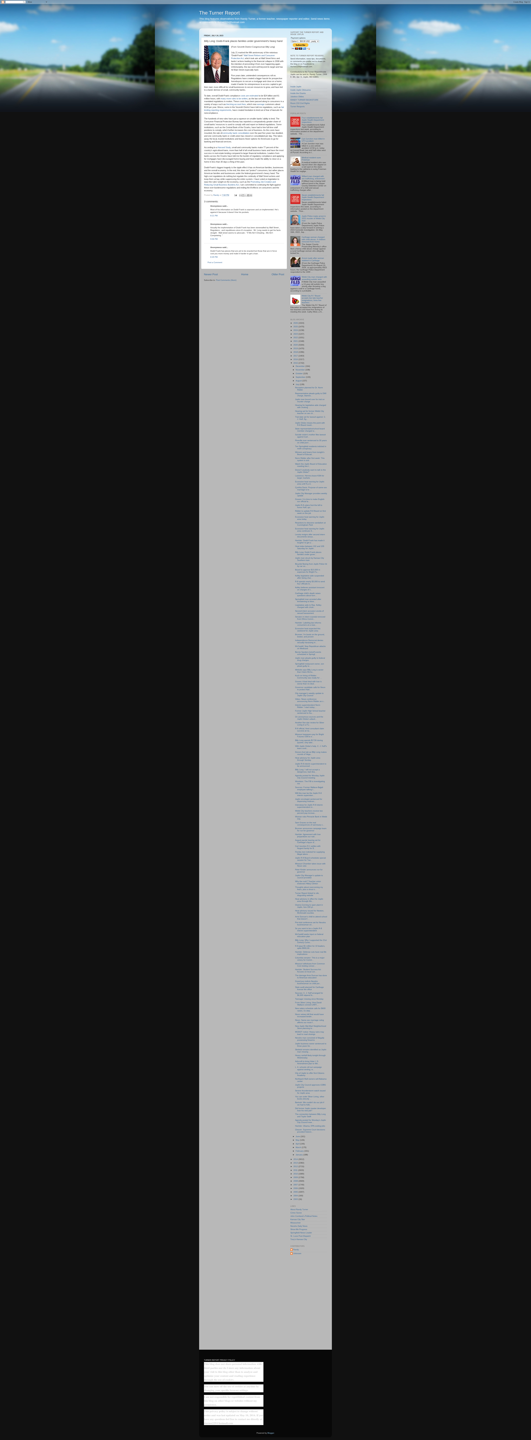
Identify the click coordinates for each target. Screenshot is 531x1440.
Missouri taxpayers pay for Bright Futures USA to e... (309, 735)
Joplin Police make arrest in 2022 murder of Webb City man (314, 218)
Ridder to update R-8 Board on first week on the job (310, 512)
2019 (295, 348)
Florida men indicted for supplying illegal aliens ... (310, 853)
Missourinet (295, 1223)
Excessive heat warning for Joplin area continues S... (309, 530)
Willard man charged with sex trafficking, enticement (313, 177)
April (298, 1144)
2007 (295, 1185)
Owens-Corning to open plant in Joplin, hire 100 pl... (309, 906)
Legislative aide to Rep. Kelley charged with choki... (308, 606)
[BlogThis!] (243, 195)
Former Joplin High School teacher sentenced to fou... (310, 712)
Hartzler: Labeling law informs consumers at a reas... (308, 624)
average (260, 104)
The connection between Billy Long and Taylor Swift (310, 1115)
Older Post (278, 274)
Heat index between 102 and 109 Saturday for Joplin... (309, 547)
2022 (295, 338)
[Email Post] (235, 195)
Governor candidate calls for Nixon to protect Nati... (310, 688)
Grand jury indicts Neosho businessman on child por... (308, 982)
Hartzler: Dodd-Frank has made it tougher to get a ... (309, 541)
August (299, 381)
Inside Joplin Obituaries (300, 90)
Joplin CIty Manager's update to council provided (309, 876)
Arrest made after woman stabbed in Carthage (313, 259)
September (301, 377)
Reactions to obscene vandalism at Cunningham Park (310, 524)
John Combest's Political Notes (303, 1216)
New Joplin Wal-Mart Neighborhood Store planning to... (310, 1027)
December (300, 366)
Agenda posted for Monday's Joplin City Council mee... (310, 1121)
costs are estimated (249, 96)
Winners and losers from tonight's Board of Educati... (309, 453)
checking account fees (236, 104)
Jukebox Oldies (297, 97)
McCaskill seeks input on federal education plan (309, 935)
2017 (295, 356)
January (299, 1155)
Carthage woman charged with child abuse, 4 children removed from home (313, 239)
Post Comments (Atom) (226, 280)
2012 (295, 1166)
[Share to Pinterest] (251, 195)
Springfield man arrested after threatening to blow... (308, 600)
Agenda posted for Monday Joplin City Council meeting (310, 777)
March (299, 1147)
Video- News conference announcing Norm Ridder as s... (310, 700)
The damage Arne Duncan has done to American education (311, 976)
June (298, 1136)
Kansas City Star (297, 1219)
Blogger (270, 1433)
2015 (295, 363)
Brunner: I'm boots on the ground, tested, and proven (310, 635)
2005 (295, 1192)
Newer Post (211, 274)
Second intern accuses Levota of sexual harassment (309, 612)
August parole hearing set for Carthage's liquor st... (308, 841)
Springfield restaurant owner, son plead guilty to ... (309, 665)
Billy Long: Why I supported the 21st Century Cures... (311, 941)
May (298, 1140)
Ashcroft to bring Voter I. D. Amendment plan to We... (307, 1062)
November (300, 370)
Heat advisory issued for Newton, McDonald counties (309, 912)
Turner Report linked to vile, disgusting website (307, 894)
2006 (295, 1188)
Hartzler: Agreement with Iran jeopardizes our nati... (308, 835)
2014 (295, 1159)
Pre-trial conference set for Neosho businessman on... (310, 923)
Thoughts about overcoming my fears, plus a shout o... (309, 888)
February (300, 1151)
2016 (295, 359)
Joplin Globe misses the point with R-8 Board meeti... (310, 424)
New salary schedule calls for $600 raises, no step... (310, 1009)
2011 (295, 1170)
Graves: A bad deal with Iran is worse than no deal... (308, 683)
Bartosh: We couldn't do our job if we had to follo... (309, 1103)
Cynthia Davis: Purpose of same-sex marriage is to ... (311, 488)
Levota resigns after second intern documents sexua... (310, 535)
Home (244, 274)
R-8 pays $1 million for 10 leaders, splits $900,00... (310, 947)
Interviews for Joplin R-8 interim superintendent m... (309, 806)
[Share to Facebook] (248, 195)
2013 (295, 1163)
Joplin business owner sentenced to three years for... (310, 1045)
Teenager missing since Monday (309, 999)
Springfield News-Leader (301, 1233)
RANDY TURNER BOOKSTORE (304, 100)
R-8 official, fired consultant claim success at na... (309, 730)
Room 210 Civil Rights (300, 103)
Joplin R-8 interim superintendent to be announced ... (310, 765)
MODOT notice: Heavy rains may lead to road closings (309, 1033)
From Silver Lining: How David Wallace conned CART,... (308, 1004)
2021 (295, 341)
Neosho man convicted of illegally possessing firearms (309, 1039)
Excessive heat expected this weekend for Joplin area (307, 630)
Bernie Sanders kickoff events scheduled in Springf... (308, 653)
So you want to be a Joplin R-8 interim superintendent (308, 929)
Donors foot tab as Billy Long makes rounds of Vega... (311, 753)
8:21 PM (214, 216)
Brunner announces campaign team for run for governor (310, 829)
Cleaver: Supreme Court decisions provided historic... (310, 1131)
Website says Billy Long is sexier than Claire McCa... (309, 671)
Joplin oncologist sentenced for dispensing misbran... (308, 800)
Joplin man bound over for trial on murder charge (310, 400)
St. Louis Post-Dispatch (300, 1236)
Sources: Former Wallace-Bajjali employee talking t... (309, 788)
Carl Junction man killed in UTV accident (313, 140)
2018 (295, 352)
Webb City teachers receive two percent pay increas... (309, 812)
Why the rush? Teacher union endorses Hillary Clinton (308, 882)
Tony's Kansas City (298, 1239)
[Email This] (240, 195)
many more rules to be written (234, 99)
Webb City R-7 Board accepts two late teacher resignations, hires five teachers (312, 299)
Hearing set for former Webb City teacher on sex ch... (309, 412)
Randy (296, 1250)
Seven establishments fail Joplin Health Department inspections (313, 197)
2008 (295, 1181)
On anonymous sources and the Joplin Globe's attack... (309, 718)
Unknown (297, 1253)
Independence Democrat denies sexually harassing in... (309, 641)
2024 (295, 330)
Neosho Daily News (298, 1226)
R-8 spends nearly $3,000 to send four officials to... (310, 583)
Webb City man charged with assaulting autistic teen (314, 278)
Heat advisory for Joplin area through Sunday (307, 759)
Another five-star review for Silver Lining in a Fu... (309, 724)
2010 (295, 1174)
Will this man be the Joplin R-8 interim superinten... (308, 794)
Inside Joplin (295, 87)
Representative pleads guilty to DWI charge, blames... (310, 394)
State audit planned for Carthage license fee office (309, 988)
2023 (295, 334)
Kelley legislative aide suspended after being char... (309, 577)
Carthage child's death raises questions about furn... (308, 594)
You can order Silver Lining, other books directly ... (309, 1098)
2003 (295, 1199)
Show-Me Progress (298, 1229)
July (298, 384)
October (299, 373)
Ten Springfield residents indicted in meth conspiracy (310, 447)
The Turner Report (219, 13)
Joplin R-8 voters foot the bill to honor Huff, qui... (308, 506)
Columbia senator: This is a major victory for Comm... (310, 959)
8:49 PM (214, 257)
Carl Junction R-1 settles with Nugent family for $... (308, 847)
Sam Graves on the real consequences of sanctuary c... (309, 824)
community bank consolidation (235, 133)
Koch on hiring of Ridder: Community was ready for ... (308, 677)
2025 (295, 327)
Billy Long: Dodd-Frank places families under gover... (308, 553)
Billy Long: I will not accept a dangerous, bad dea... (307, 771)
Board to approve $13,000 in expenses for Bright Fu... (307, 571)
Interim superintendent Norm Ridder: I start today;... (307, 706)
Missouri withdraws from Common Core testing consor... (310, 965)
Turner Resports (297, 107)
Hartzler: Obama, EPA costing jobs (310, 1126)
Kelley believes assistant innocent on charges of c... (309, 588)
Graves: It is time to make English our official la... (309, 500)
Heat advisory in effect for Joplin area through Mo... (309, 900)
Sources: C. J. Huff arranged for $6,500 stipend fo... (309, 994)
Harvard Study (224, 147)
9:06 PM (214, 239)
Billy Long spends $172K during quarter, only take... (309, 741)
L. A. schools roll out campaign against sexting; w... (308, 1068)
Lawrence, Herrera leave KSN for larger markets (309, 477)
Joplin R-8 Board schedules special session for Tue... (310, 859)
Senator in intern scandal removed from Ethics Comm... (310, 618)
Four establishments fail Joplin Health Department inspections (313, 120)
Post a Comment (215, 262)
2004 (295, 1196)
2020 (295, 345)
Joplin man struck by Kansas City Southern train (309, 559)
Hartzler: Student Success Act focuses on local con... (308, 970)
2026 (295, 323)
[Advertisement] (308, 1301)
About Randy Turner (299, 1209)
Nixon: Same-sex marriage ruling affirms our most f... (309, 1021)
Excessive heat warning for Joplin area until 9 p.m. (309, 483)
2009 (295, 1177)
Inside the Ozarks (298, 93)
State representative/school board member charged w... (310, 430)
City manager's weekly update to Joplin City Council (309, 694)
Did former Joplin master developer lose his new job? (310, 1109)
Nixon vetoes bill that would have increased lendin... (309, 1015)
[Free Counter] (209, 1352)
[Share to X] (245, 195)
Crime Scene (296, 1213)
